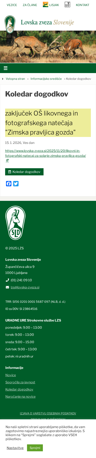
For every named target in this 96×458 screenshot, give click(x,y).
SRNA (67, 4)
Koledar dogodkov (25, 172)
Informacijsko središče (46, 78)
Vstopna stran (15, 78)
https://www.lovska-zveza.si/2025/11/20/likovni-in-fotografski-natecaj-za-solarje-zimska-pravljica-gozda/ (45, 155)
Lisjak (54, 5)
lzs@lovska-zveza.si (25, 287)
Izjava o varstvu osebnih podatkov (48, 413)
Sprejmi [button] (35, 448)
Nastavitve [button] (15, 448)
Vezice (12, 5)
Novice (10, 375)
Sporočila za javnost (20, 382)
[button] (34, 57)
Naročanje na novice (20, 397)
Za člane (30, 5)
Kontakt (82, 5)
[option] (48, 47)
